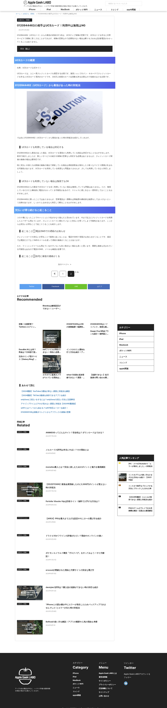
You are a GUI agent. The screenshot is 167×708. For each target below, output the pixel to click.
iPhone (32, 9)
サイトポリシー (105, 681)
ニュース (98, 10)
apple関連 (131, 10)
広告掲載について (105, 688)
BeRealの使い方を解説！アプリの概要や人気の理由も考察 (71, 621)
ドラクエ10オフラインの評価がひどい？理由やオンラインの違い (74, 535)
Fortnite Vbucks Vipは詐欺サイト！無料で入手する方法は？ (73, 501)
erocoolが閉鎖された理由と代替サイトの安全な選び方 (70, 570)
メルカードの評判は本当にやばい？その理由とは (67, 450)
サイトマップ (104, 692)
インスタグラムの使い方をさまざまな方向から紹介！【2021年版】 (140, 477)
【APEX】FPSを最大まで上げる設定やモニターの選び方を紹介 (73, 518)
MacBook (65, 9)
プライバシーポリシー (107, 684)
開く (27, 49)
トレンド (115, 10)
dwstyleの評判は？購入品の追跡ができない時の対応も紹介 (72, 587)
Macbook (123, 345)
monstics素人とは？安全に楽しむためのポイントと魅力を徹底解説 (75, 467)
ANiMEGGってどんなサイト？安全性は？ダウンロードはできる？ (75, 432)
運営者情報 (103, 677)
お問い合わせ (104, 696)
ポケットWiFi (82, 10)
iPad (49, 9)
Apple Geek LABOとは (108, 673)
